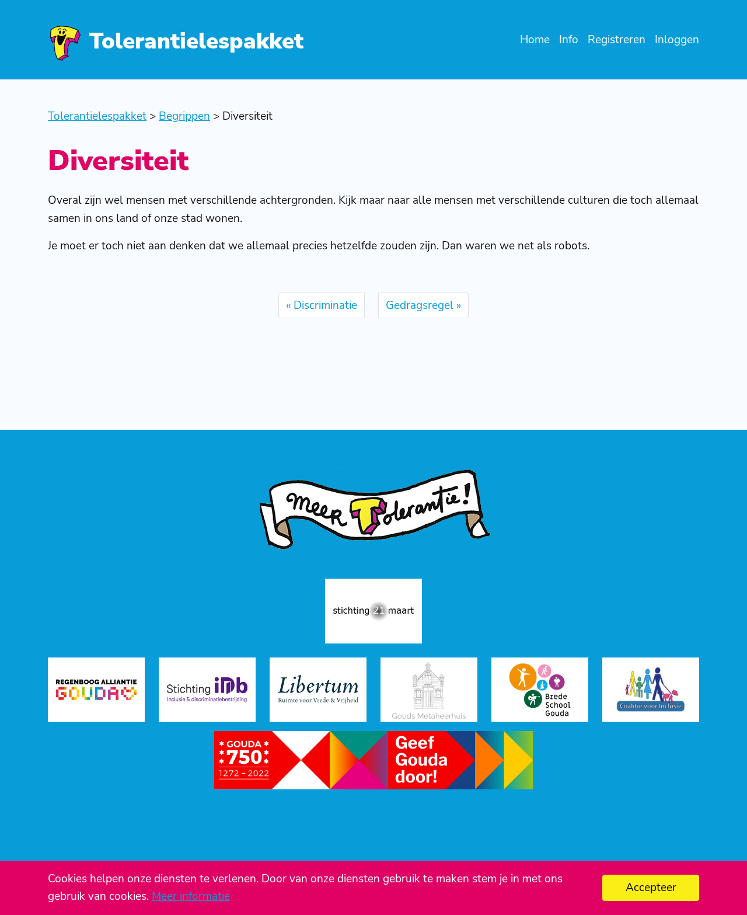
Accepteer (651, 887)
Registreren (616, 39)
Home (535, 39)
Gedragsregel (419, 305)
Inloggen (677, 39)
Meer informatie (191, 896)
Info (568, 39)
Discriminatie (325, 305)
